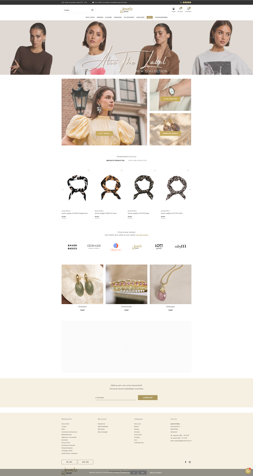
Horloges (140, 17)
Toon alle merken (142, 235)
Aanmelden (148, 397)
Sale (150, 17)
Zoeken (92, 10)
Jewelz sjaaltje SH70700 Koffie (172, 213)
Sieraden (118, 17)
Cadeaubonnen (161, 17)
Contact (64, 426)
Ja (134, 472)
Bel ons (69, 462)
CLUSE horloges (170, 99)
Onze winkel (65, 424)
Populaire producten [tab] (137, 160)
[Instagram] (190, 462)
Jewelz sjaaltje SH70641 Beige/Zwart (75, 213)
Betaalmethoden (67, 434)
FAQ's (63, 429)
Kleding (108, 17)
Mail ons (85, 462)
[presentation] (62, 189)
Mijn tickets (101, 429)
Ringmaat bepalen (67, 448)
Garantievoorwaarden (68, 445)
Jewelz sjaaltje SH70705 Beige (138, 213)
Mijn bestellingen (103, 426)
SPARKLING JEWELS (170, 133)
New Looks (90, 17)
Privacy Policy (66, 442)
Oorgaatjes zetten (67, 450)
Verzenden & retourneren (69, 432)
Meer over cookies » (156, 472)
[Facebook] (185, 462)
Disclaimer (65, 440)
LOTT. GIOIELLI (104, 133)
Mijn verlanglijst (102, 432)
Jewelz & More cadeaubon (69, 453)
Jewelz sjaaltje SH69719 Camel (106, 213)
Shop (82, 310)
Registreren (101, 424)
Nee (142, 472)
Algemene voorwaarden (69, 437)
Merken (100, 17)
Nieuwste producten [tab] (115, 160)
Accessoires (129, 17)
